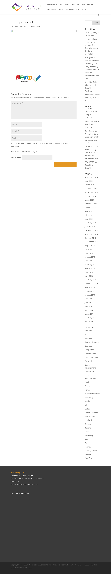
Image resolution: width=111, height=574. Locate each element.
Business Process (92, 342)
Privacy (73, 565)
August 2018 (90, 245)
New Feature (90, 416)
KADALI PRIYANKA (92, 146)
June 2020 (89, 219)
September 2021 (91, 207)
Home (87, 390)
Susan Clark (17, 26)
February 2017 (90, 264)
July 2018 (88, 249)
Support (88, 439)
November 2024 (91, 192)
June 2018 (89, 253)
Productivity (90, 420)
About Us (75, 4)
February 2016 (90, 280)
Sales (87, 431)
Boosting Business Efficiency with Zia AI (92, 97)
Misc (86, 405)
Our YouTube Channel (20, 493)
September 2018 (91, 242)
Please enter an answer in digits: (24, 151)
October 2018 (90, 238)
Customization (91, 372)
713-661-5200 (16, 481)
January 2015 (90, 295)
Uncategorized (91, 450)
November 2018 (91, 234)
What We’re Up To (72, 10)
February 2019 (90, 223)
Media (87, 401)
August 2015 (90, 287)
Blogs (61, 10)
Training (88, 447)
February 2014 (90, 318)
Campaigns (89, 350)
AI (85, 334)
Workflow (88, 458)
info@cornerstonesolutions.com (24, 484)
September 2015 (91, 283)
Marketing (89, 397)
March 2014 (89, 314)
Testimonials (51, 10)
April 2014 (89, 310)
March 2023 (89, 200)
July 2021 (88, 215)
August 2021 (90, 211)
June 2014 (89, 302)
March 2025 (89, 185)
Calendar (88, 346)
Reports (88, 428)
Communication (91, 357)
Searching (89, 435)
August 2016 (90, 268)
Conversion (89, 361)
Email (87, 382)
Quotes (88, 424)
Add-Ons (88, 331)
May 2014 (88, 306)
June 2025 (89, 181)
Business (88, 338)
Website (88, 454)
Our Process (64, 4)
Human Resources (92, 393)
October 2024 (90, 196)
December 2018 (91, 230)
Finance (88, 386)
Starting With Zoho (89, 4)
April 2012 (89, 321)
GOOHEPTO (89, 162)
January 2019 (90, 226)
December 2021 (91, 204)
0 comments (38, 26)
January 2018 (90, 257)
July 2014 (88, 299)
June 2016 (89, 272)
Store (84, 10)
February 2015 (90, 291)
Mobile (87, 409)
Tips (86, 443)
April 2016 (89, 276)
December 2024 (91, 188)
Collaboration (90, 353)
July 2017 (88, 261)
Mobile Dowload (91, 412)
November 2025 (91, 177)
